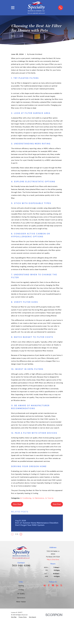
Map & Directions (53, 559)
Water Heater (21, 602)
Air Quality (21, 594)
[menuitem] (14, 617)
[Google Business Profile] (45, 585)
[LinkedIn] (57, 585)
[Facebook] (49, 585)
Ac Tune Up (49, 498)
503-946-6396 (21, 565)
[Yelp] (61, 585)
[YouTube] (53, 585)
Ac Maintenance (38, 498)
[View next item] (21, 534)
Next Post (57, 504)
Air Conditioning (25, 498)
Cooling (21, 590)
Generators (21, 598)
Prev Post (17, 504)
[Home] (36, 8)
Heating (21, 586)
